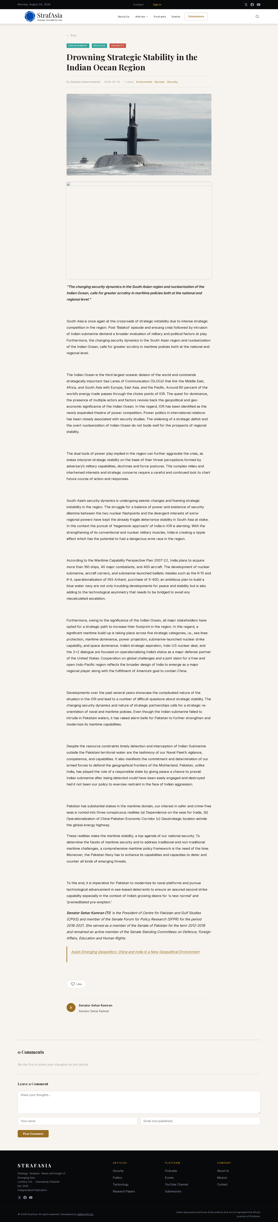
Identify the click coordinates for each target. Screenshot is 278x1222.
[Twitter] (19, 1197)
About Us (124, 16)
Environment (144, 81)
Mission (222, 1177)
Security (172, 81)
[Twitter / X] (246, 4)
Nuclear (160, 81)
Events (176, 16)
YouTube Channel (176, 1184)
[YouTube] (258, 4)
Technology (121, 1184)
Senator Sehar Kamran (85, 81)
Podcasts (160, 16)
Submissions (196, 16)
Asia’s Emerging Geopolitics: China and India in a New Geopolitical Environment (135, 952)
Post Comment (33, 1133)
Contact (138, 4)
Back (74, 35)
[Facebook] (252, 4)
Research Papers (124, 1191)
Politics (117, 1177)
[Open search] (257, 16)
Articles (140, 16)
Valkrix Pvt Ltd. (85, 1214)
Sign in (157, 4)
